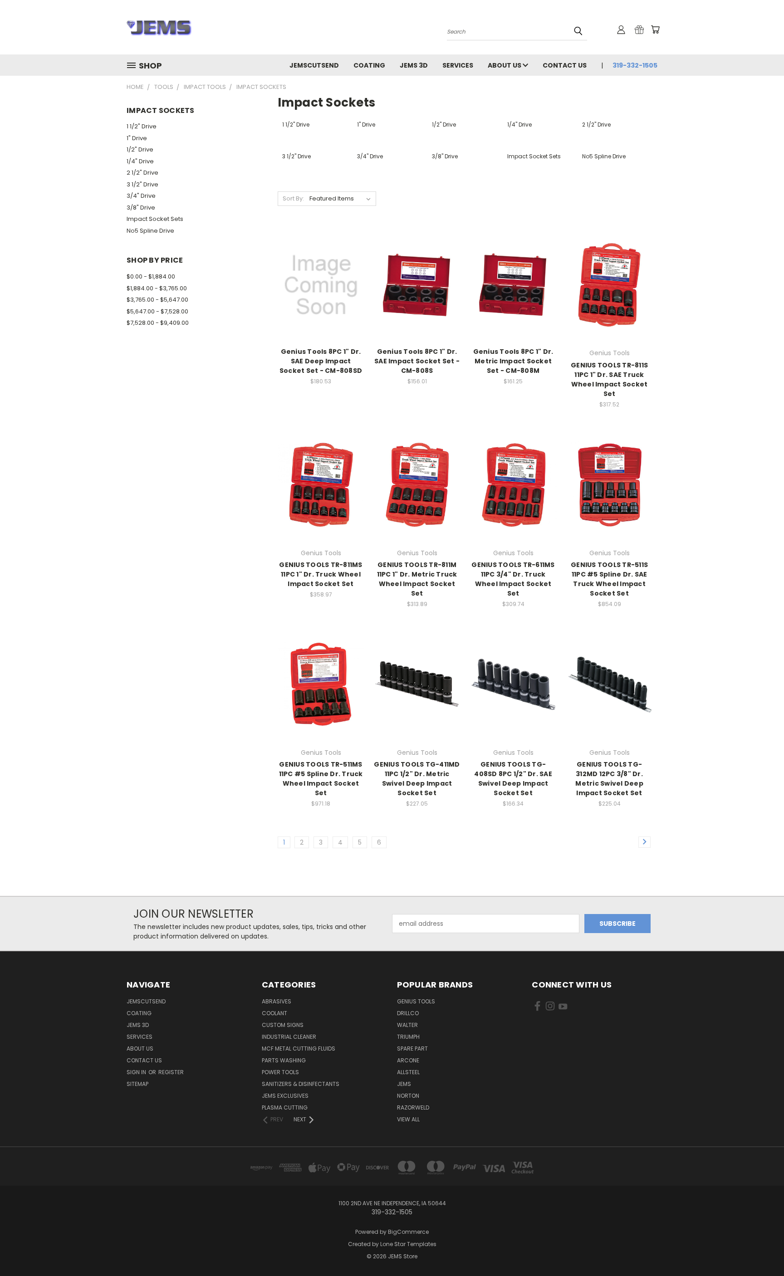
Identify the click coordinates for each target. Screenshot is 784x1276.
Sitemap (137, 1084)
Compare (317, 284)
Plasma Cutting (285, 1107)
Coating (369, 65)
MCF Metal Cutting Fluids (298, 1048)
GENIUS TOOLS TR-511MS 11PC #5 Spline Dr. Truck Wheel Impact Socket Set (321, 778)
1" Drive (137, 138)
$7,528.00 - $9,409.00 (158, 322)
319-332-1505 (634, 65)
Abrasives (276, 1001)
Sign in (137, 1072)
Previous (760, 1248)
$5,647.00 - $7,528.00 (157, 311)
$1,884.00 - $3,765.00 (157, 288)
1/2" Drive (140, 149)
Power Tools (280, 1072)
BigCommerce (408, 1232)
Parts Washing (284, 1060)
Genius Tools (416, 1001)
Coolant (274, 1013)
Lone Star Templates (408, 1244)
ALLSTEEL (408, 1072)
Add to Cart (321, 301)
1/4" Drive (140, 161)
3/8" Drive (141, 207)
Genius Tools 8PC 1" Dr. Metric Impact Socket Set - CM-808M (513, 361)
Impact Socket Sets (155, 219)
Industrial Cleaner (289, 1037)
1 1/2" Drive (142, 126)
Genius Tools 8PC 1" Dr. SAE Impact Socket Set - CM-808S (417, 361)
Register (171, 1072)
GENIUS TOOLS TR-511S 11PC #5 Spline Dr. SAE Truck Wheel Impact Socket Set (609, 579)
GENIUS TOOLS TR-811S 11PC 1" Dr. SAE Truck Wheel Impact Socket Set (609, 379)
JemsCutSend (314, 65)
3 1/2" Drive (142, 184)
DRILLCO (408, 1013)
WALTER (407, 1025)
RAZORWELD (413, 1107)
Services (457, 65)
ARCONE (408, 1060)
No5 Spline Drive (150, 230)
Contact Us (565, 65)
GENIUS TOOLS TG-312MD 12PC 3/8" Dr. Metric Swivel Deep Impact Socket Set (609, 778)
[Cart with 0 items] (655, 29)
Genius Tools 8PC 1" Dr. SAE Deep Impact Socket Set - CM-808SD (320, 361)
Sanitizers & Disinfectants (300, 1084)
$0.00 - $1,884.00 (151, 276)
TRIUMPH (408, 1037)
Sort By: (293, 198)
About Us (505, 65)
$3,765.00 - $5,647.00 (157, 299)
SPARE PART (412, 1048)
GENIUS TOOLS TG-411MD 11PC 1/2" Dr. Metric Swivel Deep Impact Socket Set (417, 778)
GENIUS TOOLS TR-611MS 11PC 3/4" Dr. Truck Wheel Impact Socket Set (512, 579)
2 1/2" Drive (142, 172)
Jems (404, 1084)
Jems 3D (414, 65)
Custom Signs (283, 1025)
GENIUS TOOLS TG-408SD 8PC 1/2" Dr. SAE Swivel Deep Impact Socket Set (513, 778)
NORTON (408, 1096)
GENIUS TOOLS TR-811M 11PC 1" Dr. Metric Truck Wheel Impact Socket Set (417, 579)
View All (408, 1119)
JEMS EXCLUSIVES (285, 1096)
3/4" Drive (141, 195)
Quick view (320, 266)
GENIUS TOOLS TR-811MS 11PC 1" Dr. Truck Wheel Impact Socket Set (320, 574)
